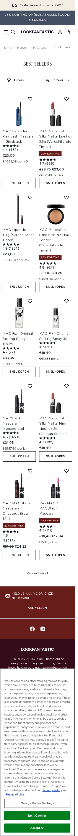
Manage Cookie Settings (37, 803)
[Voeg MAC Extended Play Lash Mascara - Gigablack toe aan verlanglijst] (30, 99)
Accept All (37, 828)
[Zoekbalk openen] (13, 32)
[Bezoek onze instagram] (42, 629)
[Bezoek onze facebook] (32, 629)
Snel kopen (19, 183)
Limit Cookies (37, 815)
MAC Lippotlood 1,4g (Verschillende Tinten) (19, 235)
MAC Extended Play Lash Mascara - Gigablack (18, 136)
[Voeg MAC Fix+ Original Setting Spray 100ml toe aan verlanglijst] (30, 301)
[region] (37, 752)
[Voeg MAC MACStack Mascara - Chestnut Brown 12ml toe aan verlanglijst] (30, 471)
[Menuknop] (5, 32)
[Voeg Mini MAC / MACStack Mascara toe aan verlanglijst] (66, 471)
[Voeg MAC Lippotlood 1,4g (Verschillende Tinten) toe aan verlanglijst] (30, 197)
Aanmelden (37, 608)
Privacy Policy (52, 790)
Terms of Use (14, 794)
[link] (60, 32)
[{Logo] (37, 32)
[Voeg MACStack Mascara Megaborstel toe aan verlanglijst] (30, 386)
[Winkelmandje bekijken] (67, 32)
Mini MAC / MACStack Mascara (48, 508)
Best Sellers (37, 64)
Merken (22, 48)
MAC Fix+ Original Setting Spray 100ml (18, 338)
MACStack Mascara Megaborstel (13, 423)
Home (7, 48)
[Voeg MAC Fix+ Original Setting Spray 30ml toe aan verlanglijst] (66, 301)
